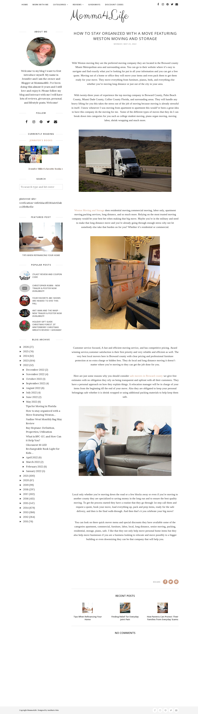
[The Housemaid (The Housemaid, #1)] (33, 153)
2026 (26, 346)
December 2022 (35, 369)
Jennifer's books (41, 140)
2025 (26, 351)
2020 (26, 480)
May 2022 (31, 401)
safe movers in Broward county (146, 375)
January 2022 (33, 471)
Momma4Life (99, 15)
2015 (25, 503)
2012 (25, 517)
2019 (26, 485)
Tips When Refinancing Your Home (41, 255)
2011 (25, 521)
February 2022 (34, 466)
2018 (26, 489)
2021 (25, 475)
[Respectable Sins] (22, 153)
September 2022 (35, 383)
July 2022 (31, 392)
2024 (26, 356)
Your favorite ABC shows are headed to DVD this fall (46, 301)
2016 (26, 498)
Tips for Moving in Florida (41, 406)
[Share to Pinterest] (176, 581)
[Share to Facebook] (165, 581)
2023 (26, 360)
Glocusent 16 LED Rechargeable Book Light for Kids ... (43, 448)
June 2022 (32, 397)
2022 (26, 365)
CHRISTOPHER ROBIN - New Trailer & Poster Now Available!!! (46, 288)
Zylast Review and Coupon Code (47, 275)
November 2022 (35, 374)
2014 (26, 507)
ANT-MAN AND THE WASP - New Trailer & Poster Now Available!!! (47, 313)
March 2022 (33, 462)
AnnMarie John (53, 710)
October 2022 (34, 378)
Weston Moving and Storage (89, 210)
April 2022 (32, 457)
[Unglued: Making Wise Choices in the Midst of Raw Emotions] (45, 153)
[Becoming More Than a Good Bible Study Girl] (22, 162)
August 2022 (33, 388)
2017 (25, 494)
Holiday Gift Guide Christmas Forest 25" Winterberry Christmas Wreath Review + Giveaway (46, 325)
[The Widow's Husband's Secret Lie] (39, 153)
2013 (25, 512)
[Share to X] (170, 581)
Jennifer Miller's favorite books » (45, 168)
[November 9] (33, 162)
